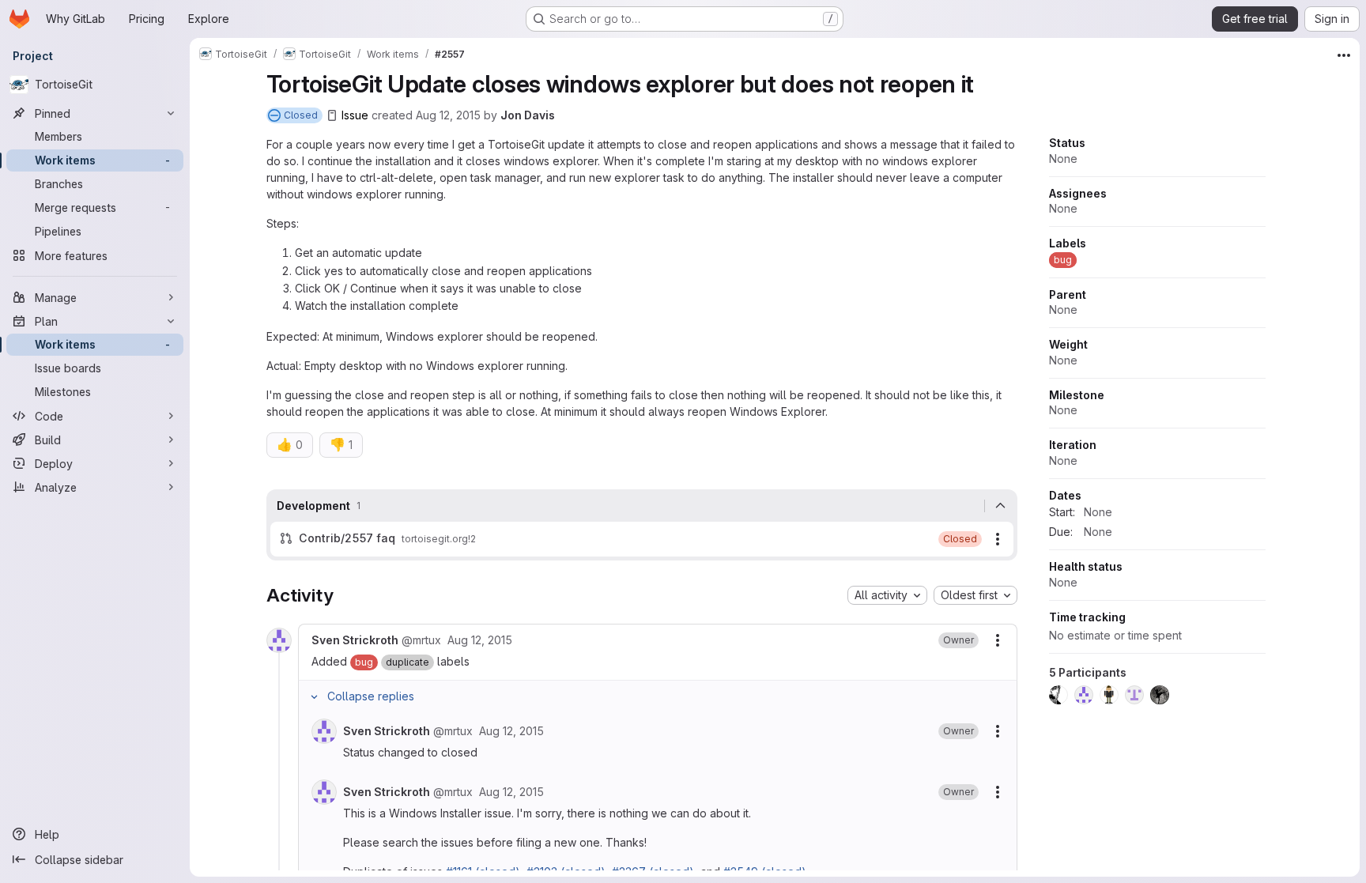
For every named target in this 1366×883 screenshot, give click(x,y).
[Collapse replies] (314, 696)
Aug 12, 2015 (448, 115)
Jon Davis (527, 115)
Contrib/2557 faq (347, 538)
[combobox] (887, 595)
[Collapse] (1000, 505)
